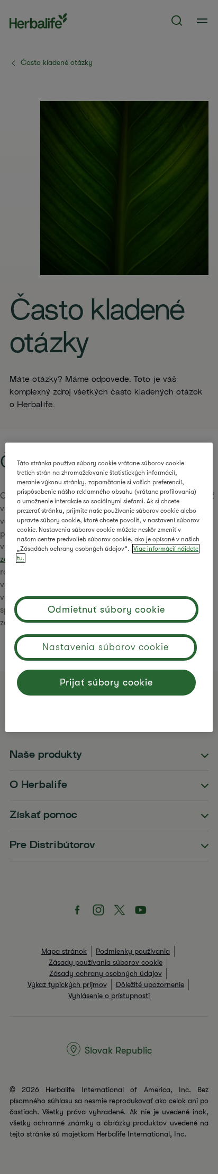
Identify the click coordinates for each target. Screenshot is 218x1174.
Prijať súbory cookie (106, 682)
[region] (108, 587)
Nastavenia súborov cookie (105, 647)
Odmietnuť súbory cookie (106, 609)
